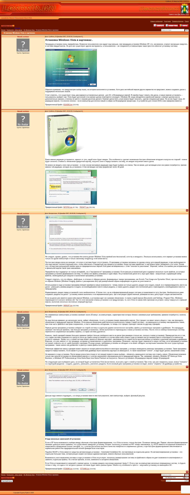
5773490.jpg (84, 469)
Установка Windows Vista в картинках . (47, 30)
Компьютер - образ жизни (14, 30)
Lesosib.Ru (4, 18)
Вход (26, 18)
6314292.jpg (67, 105)
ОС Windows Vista (29, 30)
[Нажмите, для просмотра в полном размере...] (71, 86)
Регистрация (19, 18)
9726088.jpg (67, 469)
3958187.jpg (67, 306)
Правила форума (177, 21)
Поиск (187, 21)
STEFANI (17, 28)
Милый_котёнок (23, 36)
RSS (187, 14)
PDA (30, 18)
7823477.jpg (84, 207)
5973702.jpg (67, 207)
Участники (167, 21)
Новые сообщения (156, 21)
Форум (12, 18)
